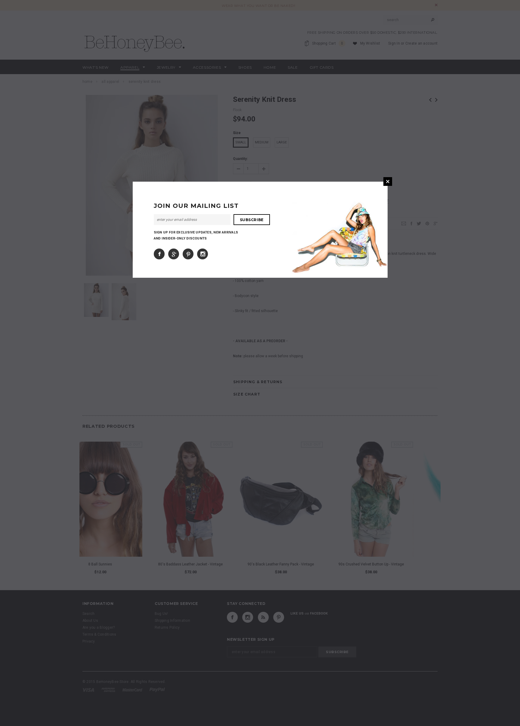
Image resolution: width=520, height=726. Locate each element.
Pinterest (188, 254)
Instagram (202, 254)
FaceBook (159, 254)
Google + (173, 254)
